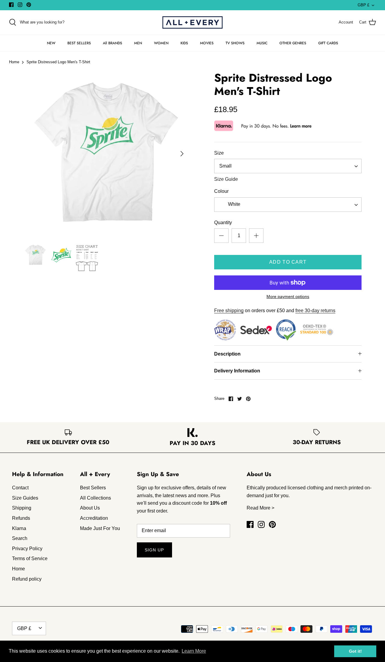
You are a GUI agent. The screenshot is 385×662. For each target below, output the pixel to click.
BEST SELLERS (79, 43)
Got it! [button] (355, 651)
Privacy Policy (27, 548)
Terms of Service (30, 558)
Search (19, 538)
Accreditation (94, 518)
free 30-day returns (315, 310)
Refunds (21, 518)
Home (14, 62)
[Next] (182, 153)
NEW (51, 43)
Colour (221, 191)
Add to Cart (287, 262)
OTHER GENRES (292, 43)
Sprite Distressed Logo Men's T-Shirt (58, 62)
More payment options (287, 296)
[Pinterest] (28, 4)
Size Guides (25, 497)
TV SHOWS (235, 43)
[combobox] (288, 166)
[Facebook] (11, 4)
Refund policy (27, 579)
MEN (138, 43)
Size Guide (226, 179)
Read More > (260, 507)
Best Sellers (93, 487)
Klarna (19, 528)
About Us (90, 507)
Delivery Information (237, 370)
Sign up (154, 549)
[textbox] (233, 204)
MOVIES (207, 43)
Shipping (21, 507)
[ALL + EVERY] (192, 22)
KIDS (184, 43)
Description (227, 353)
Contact (20, 487)
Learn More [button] (194, 651)
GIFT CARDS (328, 43)
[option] (106, 154)
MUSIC (262, 43)
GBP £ (363, 5)
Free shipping (229, 310)
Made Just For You (100, 528)
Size (219, 152)
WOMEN (161, 43)
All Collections (95, 497)
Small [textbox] (225, 165)
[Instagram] (20, 4)
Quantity (223, 222)
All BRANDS (112, 43)
